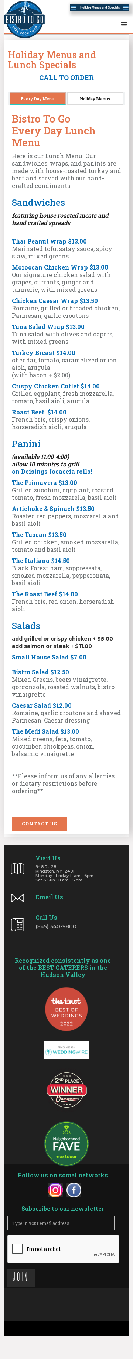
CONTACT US (39, 824)
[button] (124, 22)
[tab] (38, 98)
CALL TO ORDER (66, 77)
